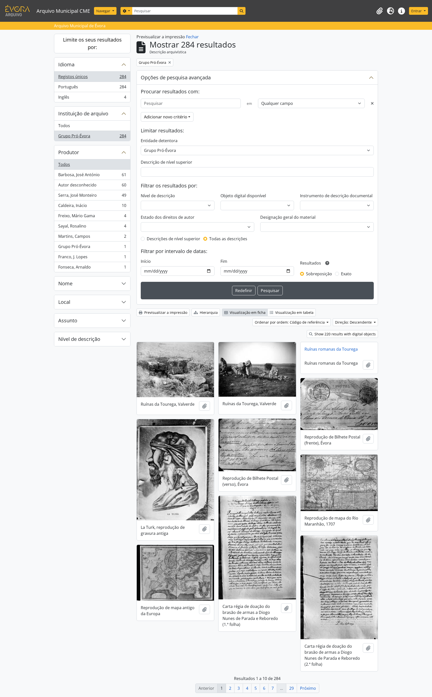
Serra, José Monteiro (92, 196)
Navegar (103, 11)
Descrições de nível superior (173, 239)
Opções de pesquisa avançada (176, 77)
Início (146, 261)
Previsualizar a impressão (165, 312)
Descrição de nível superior (166, 162)
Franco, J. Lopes (92, 258)
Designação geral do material (288, 217)
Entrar (417, 11)
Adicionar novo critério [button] (165, 117)
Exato (346, 274)
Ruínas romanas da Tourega (331, 349)
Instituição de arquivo (83, 113)
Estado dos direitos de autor (167, 217)
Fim (223, 261)
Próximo (308, 688)
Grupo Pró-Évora (92, 137)
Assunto (67, 320)
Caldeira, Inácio (92, 207)
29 (291, 688)
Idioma (66, 64)
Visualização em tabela (294, 312)
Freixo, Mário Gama (92, 217)
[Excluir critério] (372, 103)
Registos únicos (92, 78)
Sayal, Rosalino (92, 227)
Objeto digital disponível (243, 195)
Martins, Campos (92, 238)
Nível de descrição (79, 339)
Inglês (92, 98)
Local (64, 302)
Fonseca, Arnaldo (92, 268)
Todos (64, 125)
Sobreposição (319, 274)
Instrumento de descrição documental (336, 195)
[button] (379, 11)
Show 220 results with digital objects (345, 334)
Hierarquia (208, 312)
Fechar (192, 37)
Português (92, 88)
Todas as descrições (228, 239)
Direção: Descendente (354, 322)
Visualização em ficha (247, 312)
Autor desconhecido (92, 186)
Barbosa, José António (92, 176)
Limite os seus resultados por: (92, 43)
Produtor (68, 152)
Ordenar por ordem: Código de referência (290, 322)
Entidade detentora (159, 140)
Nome (65, 283)
